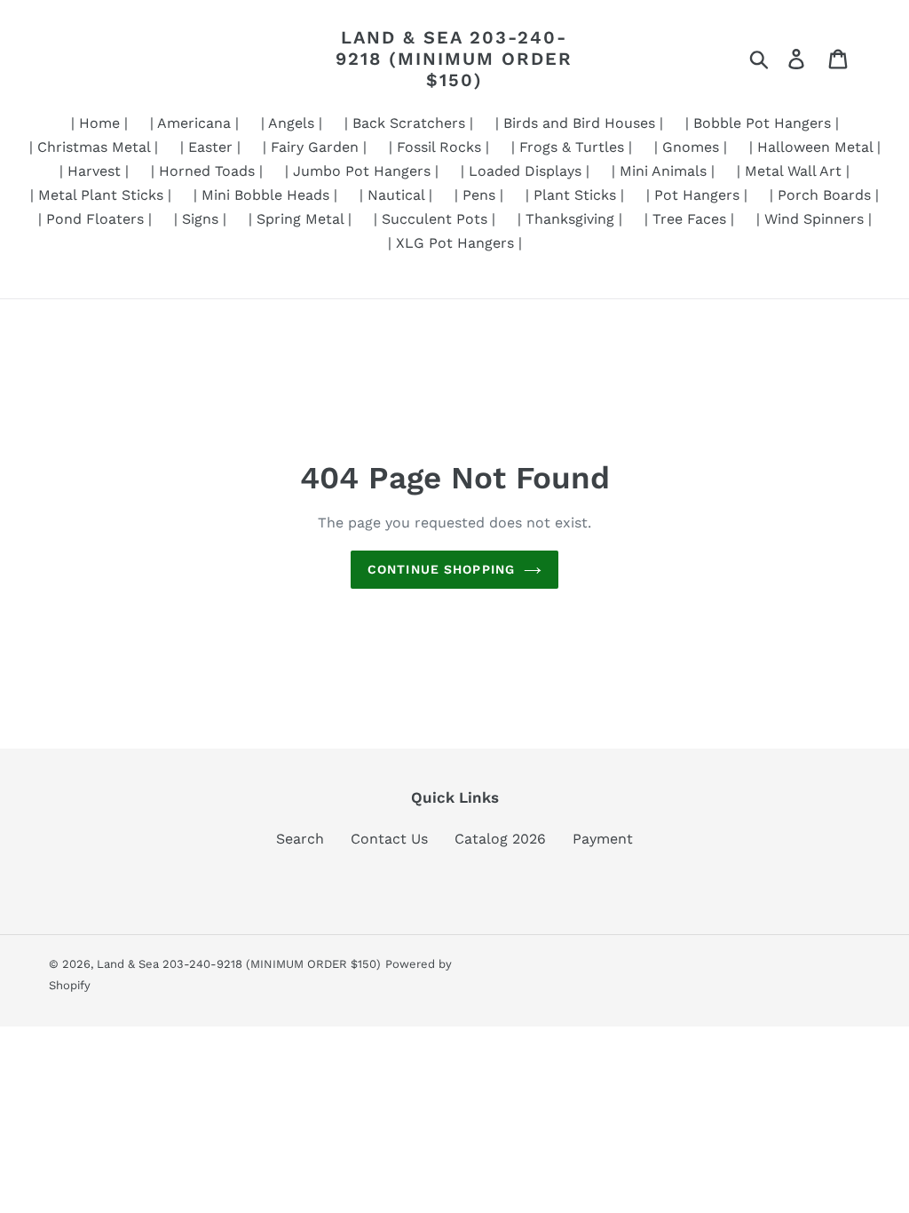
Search (300, 838)
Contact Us (389, 838)
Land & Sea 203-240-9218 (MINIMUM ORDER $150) (454, 59)
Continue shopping (441, 569)
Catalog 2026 (500, 838)
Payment (603, 838)
